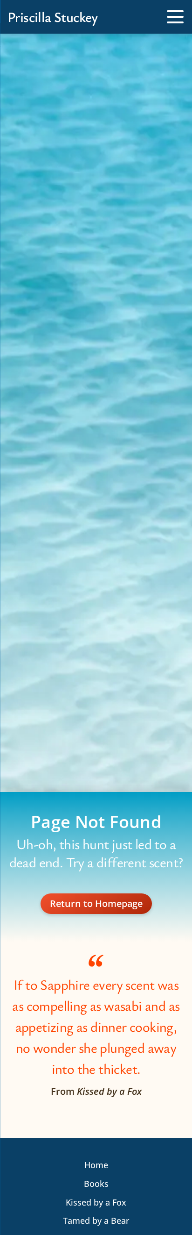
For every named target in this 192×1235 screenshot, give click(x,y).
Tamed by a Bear (96, 1220)
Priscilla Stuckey (52, 16)
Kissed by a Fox (96, 1202)
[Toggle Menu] (175, 17)
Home (96, 1165)
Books (96, 1183)
